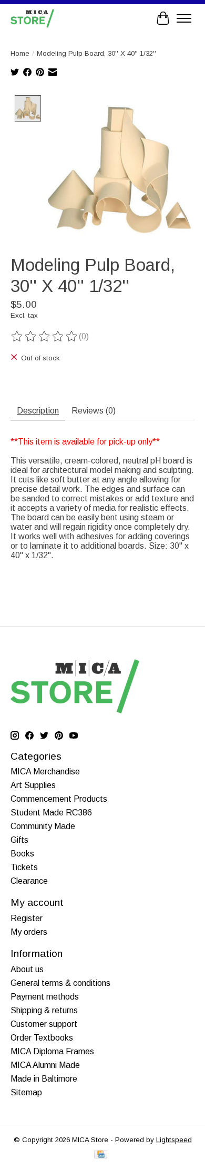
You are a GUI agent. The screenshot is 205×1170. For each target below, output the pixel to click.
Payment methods (45, 996)
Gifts (19, 839)
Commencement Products (59, 798)
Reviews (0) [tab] (93, 410)
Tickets (24, 867)
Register (27, 918)
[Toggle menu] (183, 18)
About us (27, 969)
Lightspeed (174, 1140)
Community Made (43, 826)
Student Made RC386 (51, 812)
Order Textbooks (42, 1037)
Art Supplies (33, 785)
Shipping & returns (44, 1010)
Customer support (44, 1024)
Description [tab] (38, 410)
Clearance (29, 880)
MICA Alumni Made (45, 1065)
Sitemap (26, 1092)
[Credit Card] (100, 1155)
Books (22, 853)
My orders (29, 931)
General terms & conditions (60, 983)
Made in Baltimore (44, 1078)
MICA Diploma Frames (52, 1051)
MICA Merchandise (45, 771)
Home (20, 53)
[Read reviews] (45, 336)
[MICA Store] (32, 18)
